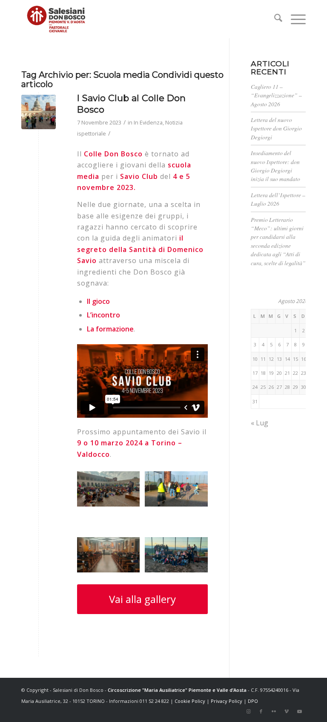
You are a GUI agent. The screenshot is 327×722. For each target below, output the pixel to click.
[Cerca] (274, 19)
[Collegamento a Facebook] (261, 711)
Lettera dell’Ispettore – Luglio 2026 (278, 199)
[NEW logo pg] (56, 19)
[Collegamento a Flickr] (273, 711)
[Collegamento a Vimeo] (286, 711)
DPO (253, 701)
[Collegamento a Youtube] (299, 711)
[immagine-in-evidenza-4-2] (38, 112)
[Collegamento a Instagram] (248, 711)
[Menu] (294, 19)
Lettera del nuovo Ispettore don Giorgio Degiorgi (276, 128)
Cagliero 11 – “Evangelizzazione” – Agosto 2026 (276, 95)
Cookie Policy (190, 701)
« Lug (259, 423)
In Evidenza (148, 122)
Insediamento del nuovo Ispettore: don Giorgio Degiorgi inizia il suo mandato (275, 166)
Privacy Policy (226, 701)
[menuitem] (274, 19)
